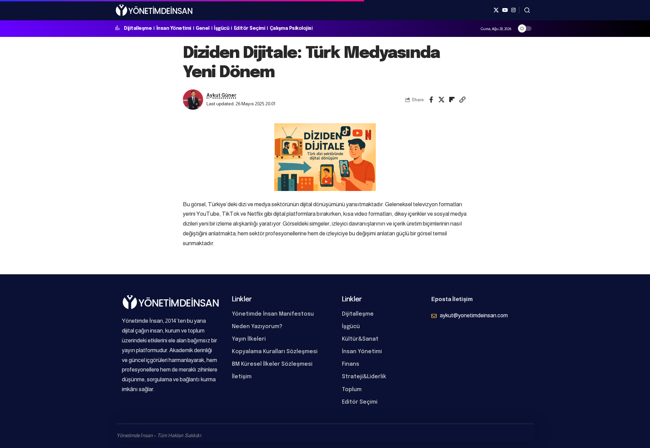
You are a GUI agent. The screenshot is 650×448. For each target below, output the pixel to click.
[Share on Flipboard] (452, 99)
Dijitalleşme (138, 28)
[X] (496, 10)
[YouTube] (505, 10)
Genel (203, 28)
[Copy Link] (462, 99)
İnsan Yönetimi (173, 28)
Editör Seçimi (249, 28)
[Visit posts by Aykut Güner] (193, 99)
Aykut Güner (221, 95)
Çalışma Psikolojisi (291, 28)
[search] (527, 10)
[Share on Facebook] (431, 99)
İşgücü (221, 28)
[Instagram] (513, 10)
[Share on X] (441, 99)
